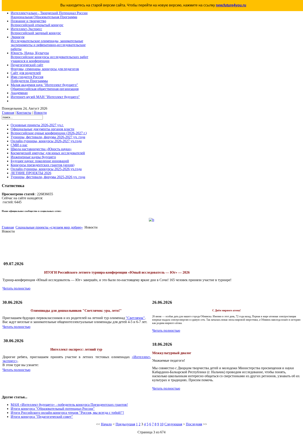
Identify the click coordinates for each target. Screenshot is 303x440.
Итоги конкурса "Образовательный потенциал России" (53, 408)
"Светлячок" (135, 318)
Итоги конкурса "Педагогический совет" (42, 416)
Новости (40, 112)
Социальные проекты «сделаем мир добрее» (49, 227)
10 (161, 424)
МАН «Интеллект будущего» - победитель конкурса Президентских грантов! (69, 404)
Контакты (23, 112)
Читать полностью (16, 288)
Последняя (194, 424)
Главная (8, 112)
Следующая (173, 424)
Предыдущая (125, 424)
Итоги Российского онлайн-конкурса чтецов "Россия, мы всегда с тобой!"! (67, 412)
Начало (106, 424)
